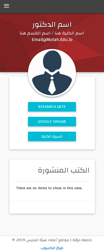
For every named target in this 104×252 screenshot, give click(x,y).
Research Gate (52, 106)
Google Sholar (52, 121)
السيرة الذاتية (52, 136)
